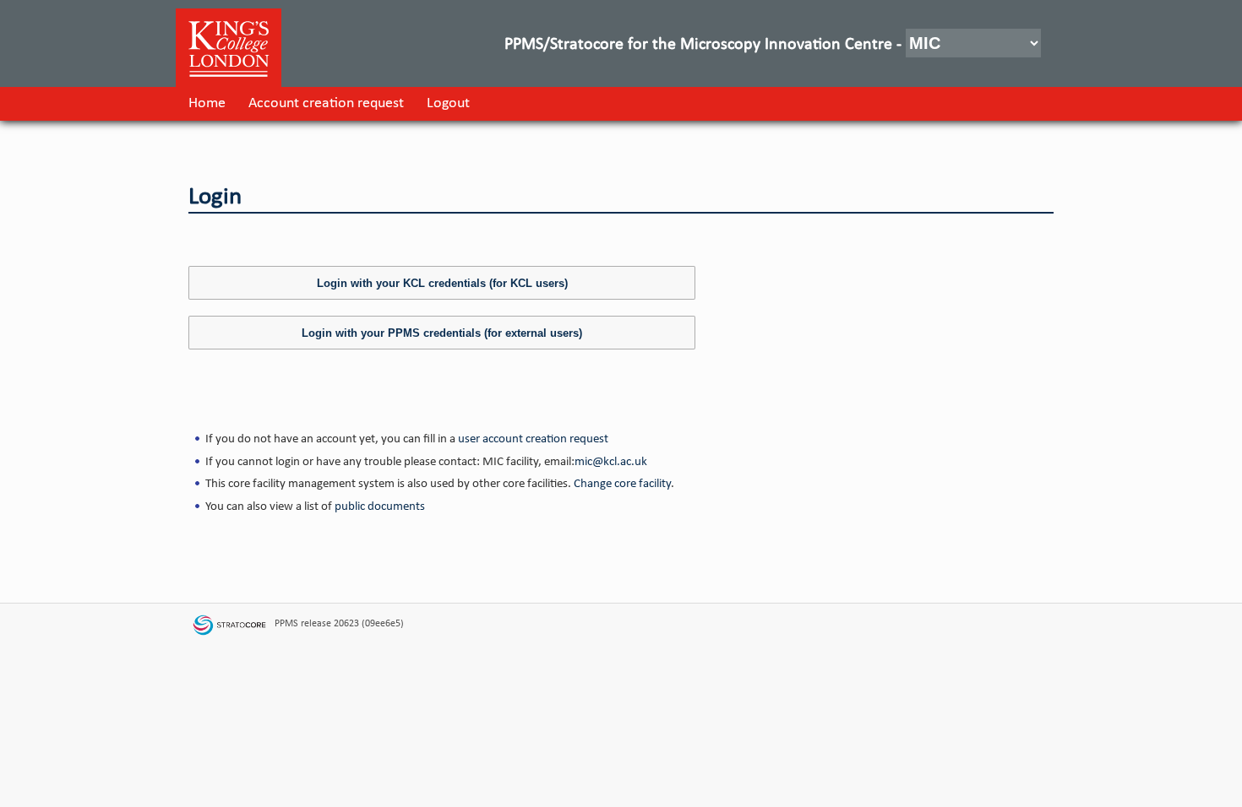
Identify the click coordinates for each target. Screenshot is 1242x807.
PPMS (286, 624)
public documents (380, 506)
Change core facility (622, 483)
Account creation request (326, 103)
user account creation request (533, 439)
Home (207, 103)
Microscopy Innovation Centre (786, 44)
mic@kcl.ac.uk (611, 461)
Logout (448, 103)
